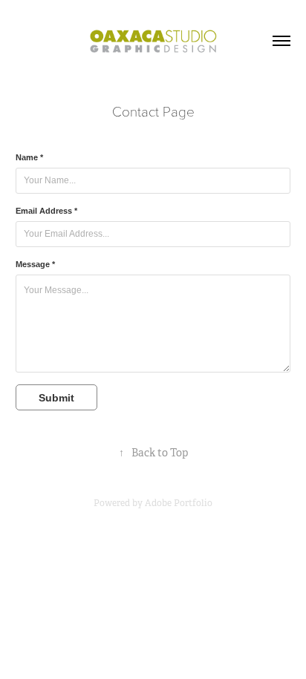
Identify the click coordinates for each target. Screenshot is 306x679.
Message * (35, 264)
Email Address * (46, 210)
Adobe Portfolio (178, 503)
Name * (29, 157)
